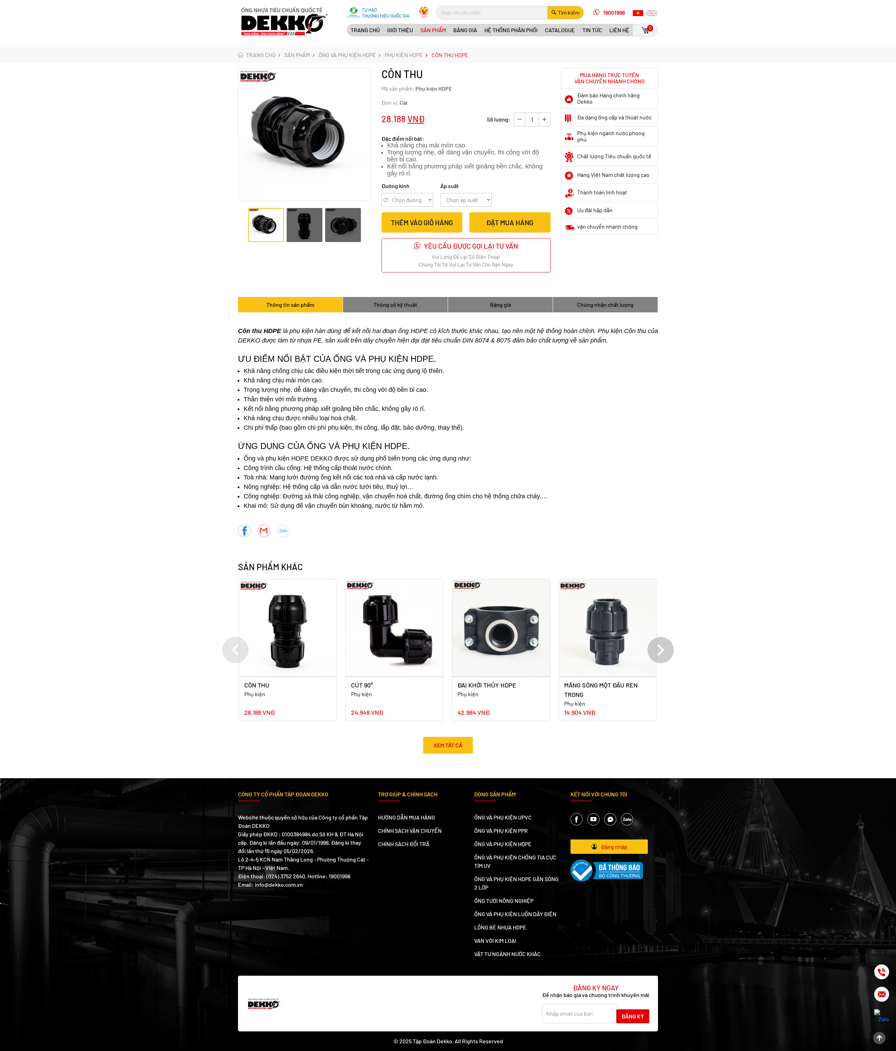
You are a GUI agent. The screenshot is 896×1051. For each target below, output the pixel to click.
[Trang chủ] (284, 20)
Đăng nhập (614, 846)
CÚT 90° (362, 685)
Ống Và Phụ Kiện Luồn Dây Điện (515, 914)
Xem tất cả (448, 745)
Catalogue (560, 30)
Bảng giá (465, 30)
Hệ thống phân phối (511, 30)
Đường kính (396, 185)
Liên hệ (619, 30)
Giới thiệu (400, 30)
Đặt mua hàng (509, 222)
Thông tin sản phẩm (290, 304)
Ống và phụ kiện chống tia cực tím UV (515, 861)
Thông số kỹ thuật (395, 304)
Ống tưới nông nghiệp (503, 900)
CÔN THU (257, 685)
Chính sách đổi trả (403, 844)
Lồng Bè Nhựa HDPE (500, 927)
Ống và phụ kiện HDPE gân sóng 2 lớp (516, 883)
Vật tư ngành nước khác (507, 953)
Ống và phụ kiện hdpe (347, 54)
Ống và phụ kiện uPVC (503, 817)
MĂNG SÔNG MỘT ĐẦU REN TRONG (601, 689)
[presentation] (235, 650)
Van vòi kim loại (495, 940)
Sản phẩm (433, 30)
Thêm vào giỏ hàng (422, 222)
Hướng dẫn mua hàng (406, 817)
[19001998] (876, 971)
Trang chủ (365, 30)
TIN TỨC (592, 30)
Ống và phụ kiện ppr (501, 830)
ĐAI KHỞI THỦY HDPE (486, 685)
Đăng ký (633, 1016)
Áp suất (449, 185)
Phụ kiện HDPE (404, 54)
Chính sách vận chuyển (410, 830)
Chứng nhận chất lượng (605, 304)
